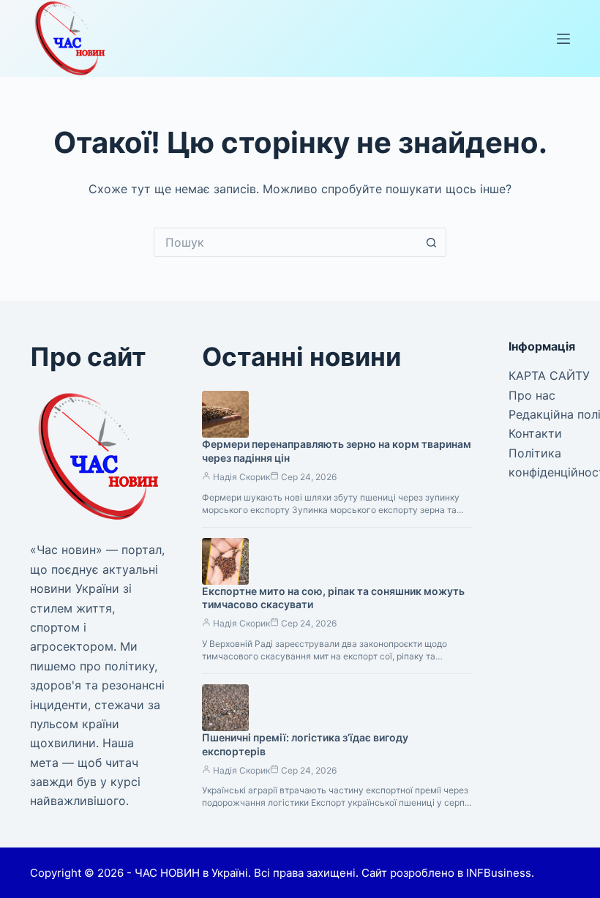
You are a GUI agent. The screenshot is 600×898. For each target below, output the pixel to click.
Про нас (532, 395)
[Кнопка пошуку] (431, 242)
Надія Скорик (241, 476)
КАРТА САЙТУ (549, 375)
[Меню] (563, 38)
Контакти (535, 433)
